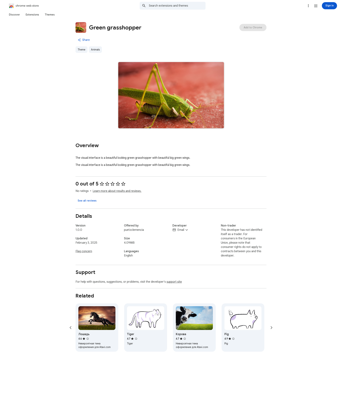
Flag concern (84, 251)
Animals (95, 49)
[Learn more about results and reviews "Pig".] (233, 338)
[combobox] (177, 6)
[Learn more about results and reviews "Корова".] (184, 338)
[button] (315, 5)
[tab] (14, 14)
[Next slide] (271, 327)
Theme (81, 49)
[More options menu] (308, 5)
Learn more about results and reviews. (117, 191)
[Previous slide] (70, 327)
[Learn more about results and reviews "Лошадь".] (87, 338)
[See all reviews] (87, 200)
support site (174, 282)
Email (180, 230)
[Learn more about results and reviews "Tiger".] (136, 338)
